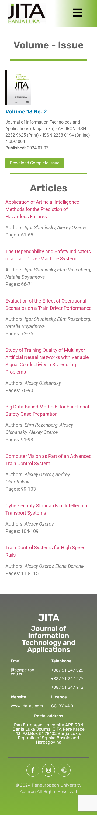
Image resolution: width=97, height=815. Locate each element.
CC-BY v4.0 (62, 705)
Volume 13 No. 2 (26, 111)
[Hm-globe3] (64, 770)
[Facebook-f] (32, 770)
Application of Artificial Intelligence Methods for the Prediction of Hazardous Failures (42, 209)
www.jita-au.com (27, 705)
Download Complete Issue (34, 163)
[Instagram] (48, 770)
